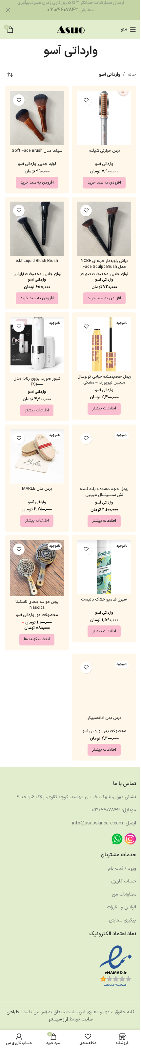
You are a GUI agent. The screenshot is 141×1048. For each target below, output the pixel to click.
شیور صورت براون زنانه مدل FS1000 (36, 381)
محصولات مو (47, 615)
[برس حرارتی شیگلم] (104, 118)
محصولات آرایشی (27, 274)
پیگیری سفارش (122, 920)
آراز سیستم (58, 1019)
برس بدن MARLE (37, 488)
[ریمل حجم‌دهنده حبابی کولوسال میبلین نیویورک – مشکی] (104, 344)
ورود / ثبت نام (122, 868)
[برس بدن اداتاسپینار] (104, 686)
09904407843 (62, 10)
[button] (104, 182)
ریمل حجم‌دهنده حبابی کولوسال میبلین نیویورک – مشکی (104, 379)
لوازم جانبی (47, 164)
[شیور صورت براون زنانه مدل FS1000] (37, 345)
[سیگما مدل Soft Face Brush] (37, 118)
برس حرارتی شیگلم (104, 151)
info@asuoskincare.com (97, 823)
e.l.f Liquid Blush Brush (37, 261)
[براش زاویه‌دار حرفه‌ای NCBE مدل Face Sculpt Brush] (104, 229)
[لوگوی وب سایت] (71, 29)
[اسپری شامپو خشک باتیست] (104, 567)
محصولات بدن (114, 731)
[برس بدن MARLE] (37, 456)
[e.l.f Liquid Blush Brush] (37, 229)
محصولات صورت (94, 274)
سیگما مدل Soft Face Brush (37, 151)
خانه (132, 74)
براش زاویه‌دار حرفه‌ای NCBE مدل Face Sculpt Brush (104, 264)
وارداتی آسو (104, 164)
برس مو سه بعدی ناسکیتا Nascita (37, 605)
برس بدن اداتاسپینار (104, 718)
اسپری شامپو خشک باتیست (104, 599)
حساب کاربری (123, 881)
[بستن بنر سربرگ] (8, 10)
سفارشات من (124, 894)
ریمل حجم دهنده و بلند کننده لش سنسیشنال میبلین (104, 492)
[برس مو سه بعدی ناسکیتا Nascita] (37, 568)
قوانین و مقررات (121, 907)
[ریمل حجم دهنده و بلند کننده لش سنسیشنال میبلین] (104, 456)
